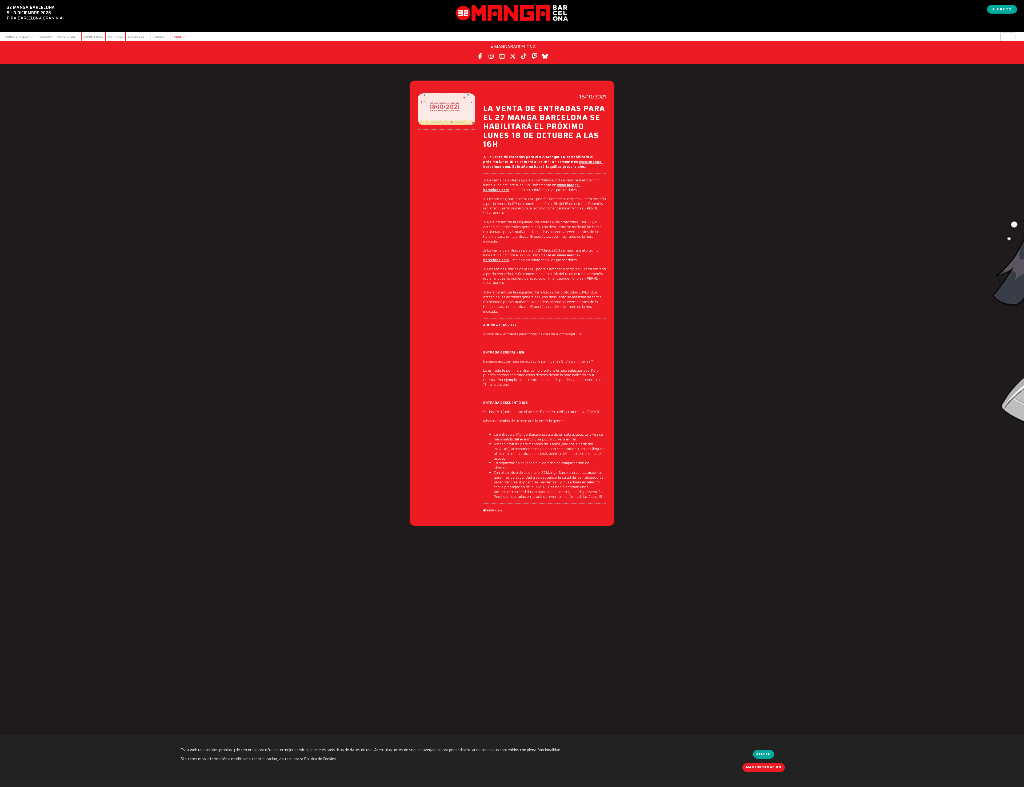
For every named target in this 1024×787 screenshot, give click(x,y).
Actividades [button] (67, 36)
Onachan (46, 36)
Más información (763, 767)
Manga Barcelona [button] (19, 36)
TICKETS (1002, 9)
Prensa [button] (179, 36)
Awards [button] (159, 36)
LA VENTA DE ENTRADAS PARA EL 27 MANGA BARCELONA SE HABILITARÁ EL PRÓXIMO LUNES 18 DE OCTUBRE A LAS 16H (544, 126)
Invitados (115, 36)
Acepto (763, 754)
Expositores (93, 36)
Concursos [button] (136, 36)
